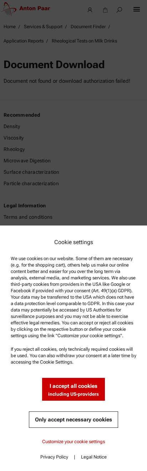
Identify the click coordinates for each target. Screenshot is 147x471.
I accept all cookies (73, 390)
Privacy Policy (54, 457)
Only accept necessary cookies (73, 419)
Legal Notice (94, 457)
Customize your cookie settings (73, 441)
